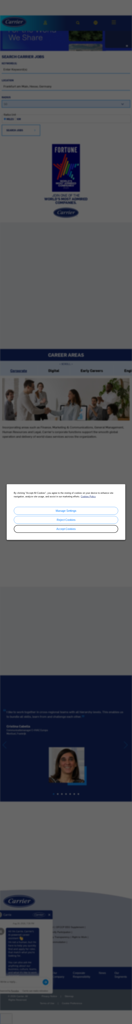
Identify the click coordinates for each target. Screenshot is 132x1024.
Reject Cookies (66, 519)
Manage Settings (66, 510)
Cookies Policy (88, 496)
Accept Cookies (66, 529)
